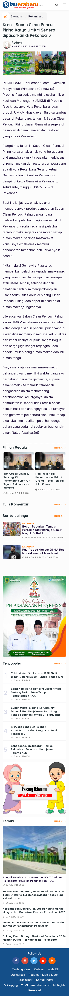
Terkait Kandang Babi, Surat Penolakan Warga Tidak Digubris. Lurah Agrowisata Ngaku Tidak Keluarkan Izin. (33, 895)
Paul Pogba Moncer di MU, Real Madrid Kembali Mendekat (43, 551)
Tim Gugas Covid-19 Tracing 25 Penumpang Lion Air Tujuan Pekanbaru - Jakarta (17, 480)
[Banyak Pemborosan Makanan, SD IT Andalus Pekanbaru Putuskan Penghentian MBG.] (34, 850)
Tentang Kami (21, 969)
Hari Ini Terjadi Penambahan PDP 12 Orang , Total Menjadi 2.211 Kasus (49, 479)
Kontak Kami (44, 980)
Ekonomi (16, 16)
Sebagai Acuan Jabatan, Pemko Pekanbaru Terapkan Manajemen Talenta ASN (32, 749)
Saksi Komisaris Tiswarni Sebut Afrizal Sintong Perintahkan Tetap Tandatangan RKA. (36, 692)
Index (59, 447)
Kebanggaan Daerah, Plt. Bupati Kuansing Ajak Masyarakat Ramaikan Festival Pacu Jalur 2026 (34, 910)
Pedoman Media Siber (43, 974)
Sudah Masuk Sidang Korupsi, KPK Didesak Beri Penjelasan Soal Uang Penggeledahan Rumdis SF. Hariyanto (36, 711)
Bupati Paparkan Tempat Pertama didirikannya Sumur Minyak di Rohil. (42, 530)
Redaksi (17, 42)
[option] (18, 474)
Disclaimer (26, 980)
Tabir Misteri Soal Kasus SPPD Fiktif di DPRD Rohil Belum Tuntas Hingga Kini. (37, 675)
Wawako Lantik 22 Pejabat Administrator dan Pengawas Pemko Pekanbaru (35, 730)
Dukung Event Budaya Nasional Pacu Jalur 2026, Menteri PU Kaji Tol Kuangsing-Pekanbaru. (34, 937)
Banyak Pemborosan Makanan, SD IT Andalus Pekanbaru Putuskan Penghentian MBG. (32, 879)
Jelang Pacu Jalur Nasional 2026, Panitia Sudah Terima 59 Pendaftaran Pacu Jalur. (34, 924)
